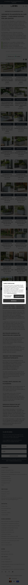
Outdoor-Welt (4, 506)
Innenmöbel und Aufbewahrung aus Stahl (10, 540)
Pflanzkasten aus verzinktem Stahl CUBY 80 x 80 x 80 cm (7, 199)
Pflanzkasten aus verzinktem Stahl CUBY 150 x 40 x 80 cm (21, 222)
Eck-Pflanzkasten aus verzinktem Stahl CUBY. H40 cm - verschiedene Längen (21, 104)
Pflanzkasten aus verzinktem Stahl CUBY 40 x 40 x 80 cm (7, 153)
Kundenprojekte (4, 514)
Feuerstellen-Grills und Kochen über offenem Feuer (12, 538)
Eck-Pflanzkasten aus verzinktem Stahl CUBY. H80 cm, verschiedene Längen (7, 129)
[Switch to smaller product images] (26, 59)
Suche (2, 484)
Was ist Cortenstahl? (5, 542)
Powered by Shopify (18, 575)
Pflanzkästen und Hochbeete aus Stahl (9, 536)
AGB (7, 460)
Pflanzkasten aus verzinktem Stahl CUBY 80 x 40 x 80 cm (7, 176)
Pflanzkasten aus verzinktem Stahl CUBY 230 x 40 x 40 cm (7, 245)
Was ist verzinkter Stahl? (6, 544)
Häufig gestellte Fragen (6, 480)
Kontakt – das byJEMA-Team (7, 470)
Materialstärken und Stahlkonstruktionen (10, 523)
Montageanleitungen (5, 482)
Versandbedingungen (5, 476)
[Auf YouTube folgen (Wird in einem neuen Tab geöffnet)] (12, 571)
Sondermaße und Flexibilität (7, 530)
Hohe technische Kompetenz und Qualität (10, 521)
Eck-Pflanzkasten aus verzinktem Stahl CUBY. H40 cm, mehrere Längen (7, 104)
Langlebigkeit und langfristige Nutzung (9, 527)
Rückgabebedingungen (6, 478)
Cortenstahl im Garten (6, 534)
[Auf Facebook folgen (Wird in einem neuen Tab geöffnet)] (2, 571)
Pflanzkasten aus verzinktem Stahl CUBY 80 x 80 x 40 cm (20, 176)
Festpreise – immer (5, 493)
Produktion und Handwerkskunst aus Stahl (10, 525)
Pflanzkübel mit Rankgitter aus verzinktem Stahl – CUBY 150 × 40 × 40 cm (21, 269)
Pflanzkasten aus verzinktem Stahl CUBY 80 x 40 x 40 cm (20, 153)
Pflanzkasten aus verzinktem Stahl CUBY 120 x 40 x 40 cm (21, 199)
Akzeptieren (19, 296)
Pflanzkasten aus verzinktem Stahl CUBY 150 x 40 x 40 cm (7, 222)
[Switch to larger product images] (23, 59)
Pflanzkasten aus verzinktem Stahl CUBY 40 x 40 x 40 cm (20, 128)
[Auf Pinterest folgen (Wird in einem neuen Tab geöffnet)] (9, 571)
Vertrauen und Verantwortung (7, 532)
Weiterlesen (7, 74)
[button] (14, 578)
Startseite (8, 51)
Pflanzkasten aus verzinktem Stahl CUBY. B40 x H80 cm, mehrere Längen (21, 80)
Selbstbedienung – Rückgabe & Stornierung (10, 472)
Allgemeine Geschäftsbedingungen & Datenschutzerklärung (14, 474)
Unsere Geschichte (5, 491)
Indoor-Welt (4, 510)
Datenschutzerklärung (11, 293)
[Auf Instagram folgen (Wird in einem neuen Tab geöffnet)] (5, 571)
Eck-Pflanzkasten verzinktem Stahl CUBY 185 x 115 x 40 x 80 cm (21, 245)
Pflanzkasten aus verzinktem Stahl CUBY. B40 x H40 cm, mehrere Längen (7, 80)
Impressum (3, 495)
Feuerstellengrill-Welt (6, 508)
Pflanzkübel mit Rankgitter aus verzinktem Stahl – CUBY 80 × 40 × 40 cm (7, 269)
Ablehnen (14, 300)
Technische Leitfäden (6, 512)
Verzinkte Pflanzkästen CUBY (16, 51)
